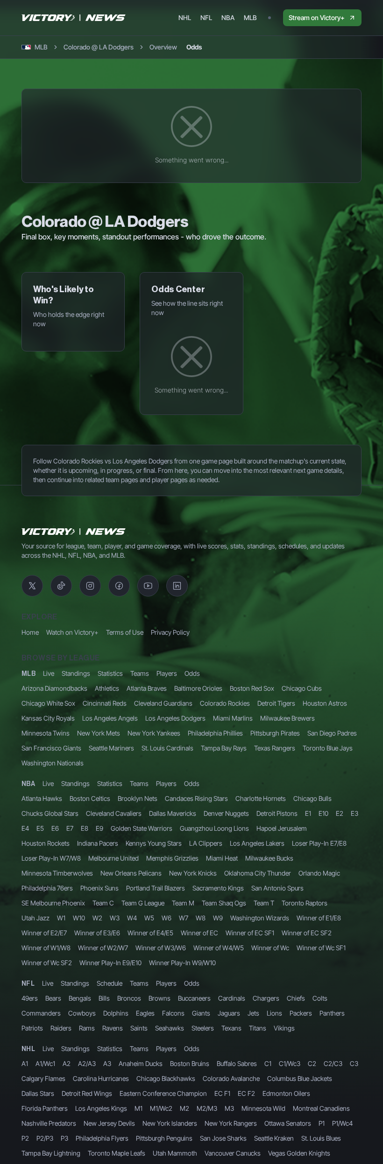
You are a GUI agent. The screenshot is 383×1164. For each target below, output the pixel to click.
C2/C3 (333, 1063)
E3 (354, 813)
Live (48, 673)
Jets (253, 1013)
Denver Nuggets (226, 813)
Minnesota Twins (45, 733)
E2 (339, 813)
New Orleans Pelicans (131, 873)
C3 (354, 1063)
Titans (257, 1028)
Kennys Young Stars (154, 843)
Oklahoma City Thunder (257, 873)
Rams (87, 1028)
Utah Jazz (35, 918)
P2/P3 (44, 1138)
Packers (301, 1013)
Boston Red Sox (252, 688)
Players (166, 673)
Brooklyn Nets (137, 798)
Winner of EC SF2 (307, 933)
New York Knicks (193, 873)
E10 (323, 813)
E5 (40, 828)
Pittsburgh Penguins (164, 1138)
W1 (61, 918)
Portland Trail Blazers (155, 888)
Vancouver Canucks (233, 1153)
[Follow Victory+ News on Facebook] (119, 585)
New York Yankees (154, 733)
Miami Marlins (233, 718)
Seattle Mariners (111, 748)
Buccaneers (194, 998)
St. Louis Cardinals (167, 748)
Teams (139, 673)
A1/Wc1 (45, 1063)
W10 (79, 918)
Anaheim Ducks (141, 1063)
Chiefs (296, 998)
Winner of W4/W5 (218, 948)
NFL (28, 984)
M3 (229, 1108)
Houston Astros (325, 703)
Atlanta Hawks (41, 798)
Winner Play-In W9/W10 (182, 963)
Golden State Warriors (141, 828)
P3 (64, 1138)
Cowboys (82, 1013)
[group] (175, 47)
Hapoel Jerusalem (281, 828)
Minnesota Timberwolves (57, 873)
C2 (312, 1063)
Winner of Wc (270, 948)
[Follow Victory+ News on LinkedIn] (177, 585)
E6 (55, 828)
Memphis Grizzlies (172, 858)
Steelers (203, 1028)
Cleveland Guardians (163, 703)
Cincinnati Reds (105, 703)
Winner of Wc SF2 (46, 963)
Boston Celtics (90, 798)
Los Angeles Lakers (257, 843)
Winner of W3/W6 (160, 948)
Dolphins (115, 1013)
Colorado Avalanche (231, 1078)
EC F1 (222, 1093)
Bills (104, 998)
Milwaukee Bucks (269, 858)
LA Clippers (205, 843)
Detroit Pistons (277, 813)
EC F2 (246, 1093)
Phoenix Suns (99, 888)
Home (30, 632)
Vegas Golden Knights (299, 1153)
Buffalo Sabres (237, 1063)
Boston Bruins (189, 1063)
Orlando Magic (319, 873)
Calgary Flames (43, 1078)
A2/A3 (87, 1063)
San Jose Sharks (223, 1138)
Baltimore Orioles (198, 688)
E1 (308, 813)
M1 (138, 1108)
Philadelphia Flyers (102, 1138)
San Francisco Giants (51, 748)
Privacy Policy (170, 632)
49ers (29, 998)
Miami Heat (222, 858)
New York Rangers (231, 1123)
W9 (218, 918)
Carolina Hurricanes (101, 1078)
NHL (28, 1049)
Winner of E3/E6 (97, 933)
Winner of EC (199, 933)
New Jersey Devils (109, 1123)
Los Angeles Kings (101, 1108)
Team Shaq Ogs (224, 903)
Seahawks (169, 1028)
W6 (166, 918)
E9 (99, 828)
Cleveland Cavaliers (114, 813)
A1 (24, 1063)
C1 (267, 1063)
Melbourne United (113, 858)
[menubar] (218, 17)
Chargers (266, 998)
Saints (139, 1028)
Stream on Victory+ (317, 17)
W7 (183, 918)
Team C (103, 903)
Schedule (109, 983)
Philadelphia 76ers (47, 888)
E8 (84, 828)
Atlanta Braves (147, 688)
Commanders (41, 1013)
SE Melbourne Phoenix (53, 903)
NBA (28, 784)
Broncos (129, 998)
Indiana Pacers (97, 843)
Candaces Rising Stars (196, 798)
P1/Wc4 (342, 1123)
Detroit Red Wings (87, 1093)
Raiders (60, 1028)
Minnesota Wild (263, 1108)
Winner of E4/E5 (150, 933)
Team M (183, 903)
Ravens (112, 1028)
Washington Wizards (259, 918)
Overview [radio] (163, 47)
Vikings (284, 1028)
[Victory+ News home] (73, 531)
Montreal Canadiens (321, 1108)
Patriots (32, 1028)
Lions (274, 1013)
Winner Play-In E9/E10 (110, 963)
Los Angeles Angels (110, 718)
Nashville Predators (48, 1123)
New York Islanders (169, 1123)
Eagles (145, 1013)
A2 (67, 1063)
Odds (192, 673)
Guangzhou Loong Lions (214, 828)
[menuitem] (185, 17)
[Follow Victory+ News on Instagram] (90, 585)
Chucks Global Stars (49, 813)
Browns (159, 998)
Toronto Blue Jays (328, 748)
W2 (97, 918)
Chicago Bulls (312, 798)
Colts (319, 998)
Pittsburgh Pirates (275, 733)
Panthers (332, 1013)
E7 (69, 828)
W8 (201, 918)
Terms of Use (124, 632)
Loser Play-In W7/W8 (51, 858)
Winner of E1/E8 (319, 918)
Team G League (142, 903)
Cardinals (231, 998)
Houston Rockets (45, 843)
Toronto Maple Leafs (116, 1153)
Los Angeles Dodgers (175, 718)
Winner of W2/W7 (103, 948)
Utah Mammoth (175, 1153)
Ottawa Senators (287, 1123)
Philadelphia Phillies (215, 733)
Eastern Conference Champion (163, 1093)
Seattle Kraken (274, 1138)
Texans (231, 1028)
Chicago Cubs (302, 688)
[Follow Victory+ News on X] (32, 585)
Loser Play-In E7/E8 (319, 843)
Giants (201, 1013)
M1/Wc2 (161, 1108)
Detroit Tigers (276, 703)
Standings (76, 673)
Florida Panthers (44, 1108)
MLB (28, 674)
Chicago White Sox (48, 703)
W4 (132, 918)
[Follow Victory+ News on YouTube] (148, 585)
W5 (149, 918)
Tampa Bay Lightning (50, 1153)
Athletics (107, 688)
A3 (107, 1063)
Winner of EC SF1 (250, 933)
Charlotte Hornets (260, 798)
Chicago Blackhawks (165, 1078)
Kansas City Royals (48, 718)
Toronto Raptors (304, 903)
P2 (25, 1138)
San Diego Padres (332, 733)
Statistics (110, 673)
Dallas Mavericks (172, 813)
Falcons (173, 1013)
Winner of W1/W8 (46, 948)
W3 (115, 918)
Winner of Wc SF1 (321, 948)
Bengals (80, 998)
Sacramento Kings (218, 888)
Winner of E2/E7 (44, 933)
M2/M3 (207, 1108)
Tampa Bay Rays (224, 748)
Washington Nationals (52, 763)
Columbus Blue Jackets (299, 1078)
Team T (264, 903)
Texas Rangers (274, 748)
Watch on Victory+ (72, 632)
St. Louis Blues (321, 1138)
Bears (53, 998)
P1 (322, 1123)
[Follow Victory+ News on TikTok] (61, 585)
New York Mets (98, 733)
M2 (184, 1108)
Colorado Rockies (225, 703)
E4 (25, 828)
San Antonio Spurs (277, 888)
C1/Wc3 (289, 1063)
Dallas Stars (37, 1093)
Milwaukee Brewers (287, 718)
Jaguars (229, 1013)
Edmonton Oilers (286, 1093)
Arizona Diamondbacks (54, 688)
